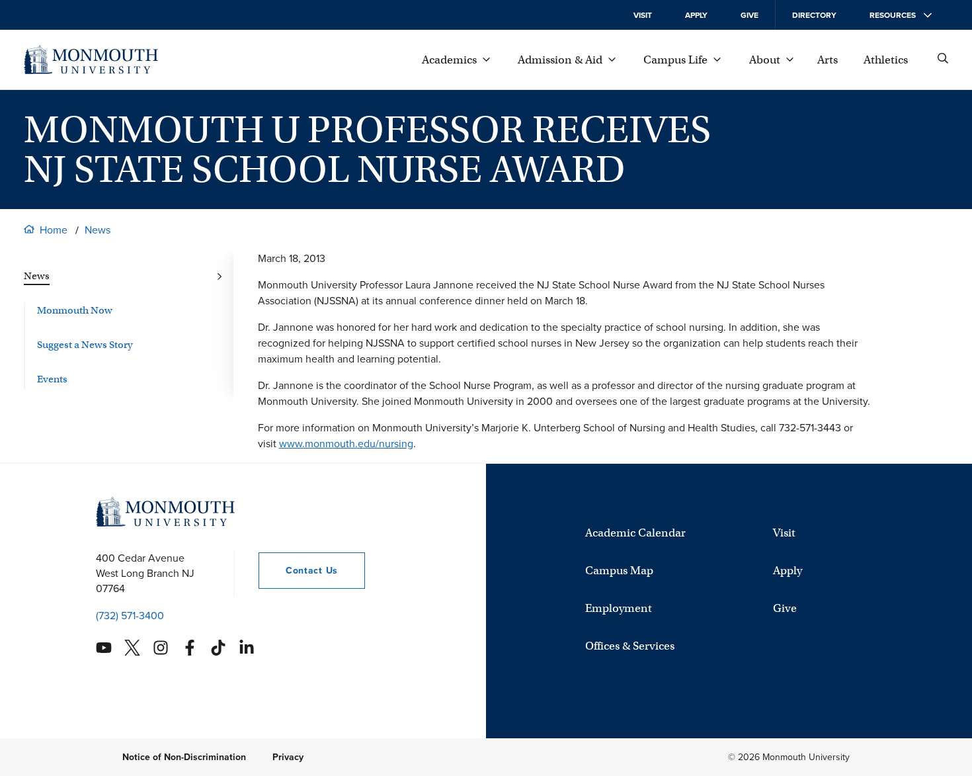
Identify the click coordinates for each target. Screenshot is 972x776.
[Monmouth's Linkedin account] (247, 648)
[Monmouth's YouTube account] (104, 648)
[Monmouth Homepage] (91, 59)
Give (749, 15)
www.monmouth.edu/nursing (346, 443)
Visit (642, 15)
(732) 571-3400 (130, 615)
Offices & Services (629, 646)
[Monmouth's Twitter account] (132, 648)
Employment (618, 608)
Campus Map (619, 571)
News (97, 229)
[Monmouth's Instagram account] (161, 648)
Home (53, 229)
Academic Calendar (635, 533)
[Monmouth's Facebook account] (190, 648)
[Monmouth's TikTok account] (218, 648)
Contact (298, 571)
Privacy (288, 757)
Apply (696, 15)
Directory (814, 15)
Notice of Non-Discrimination (184, 757)
